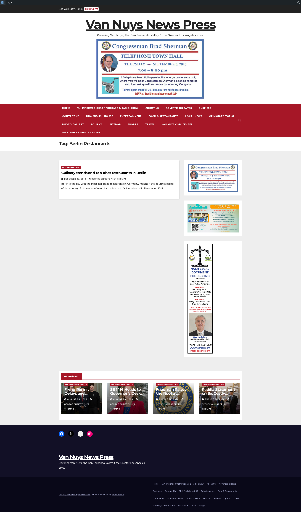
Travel (150, 124)
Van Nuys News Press (150, 24)
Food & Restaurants (163, 116)
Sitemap (115, 124)
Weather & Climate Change (81, 132)
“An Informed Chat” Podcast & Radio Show (108, 108)
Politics (97, 124)
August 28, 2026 (77, 399)
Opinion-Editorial (222, 116)
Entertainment (131, 116)
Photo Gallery (73, 124)
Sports (133, 124)
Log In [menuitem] (10, 2)
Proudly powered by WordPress (74, 494)
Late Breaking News (71, 167)
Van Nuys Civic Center (177, 124)
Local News (193, 116)
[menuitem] (2, 2)
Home (66, 108)
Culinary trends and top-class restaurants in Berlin (103, 173)
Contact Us (70, 116)
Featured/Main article (76, 384)
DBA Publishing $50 (99, 116)
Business (205, 108)
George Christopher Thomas (109, 179)
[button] (239, 120)
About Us (152, 108)
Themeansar (118, 494)
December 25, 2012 (75, 179)
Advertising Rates (179, 108)
